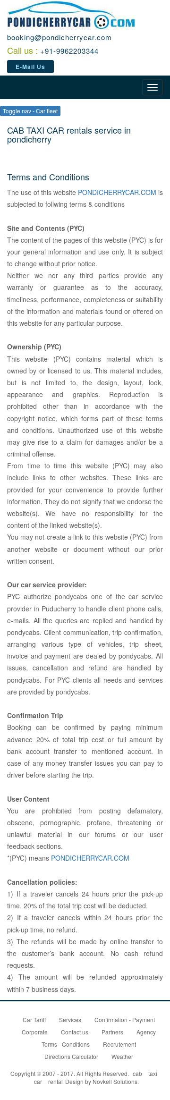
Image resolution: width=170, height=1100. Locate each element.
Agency (146, 1032)
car (38, 1081)
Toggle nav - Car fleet (30, 111)
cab (137, 1073)
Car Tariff (34, 1019)
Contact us (74, 1032)
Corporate (35, 1032)
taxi (152, 1073)
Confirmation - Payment (124, 1019)
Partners (112, 1032)
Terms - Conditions (66, 1044)
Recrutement (119, 1044)
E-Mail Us (30, 66)
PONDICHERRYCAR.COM (117, 192)
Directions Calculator (71, 1056)
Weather (122, 1056)
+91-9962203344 (69, 51)
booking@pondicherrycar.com (59, 37)
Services (70, 1019)
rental (55, 1081)
